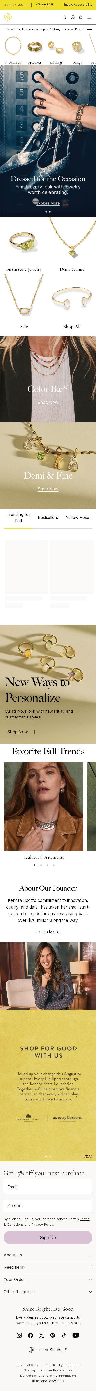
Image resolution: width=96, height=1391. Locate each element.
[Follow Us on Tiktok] (63, 1336)
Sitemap (30, 1370)
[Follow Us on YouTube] (75, 1336)
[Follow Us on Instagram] (19, 1336)
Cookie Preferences (56, 1370)
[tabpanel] (48, 573)
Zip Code (15, 1205)
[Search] (64, 17)
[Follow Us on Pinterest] (52, 1336)
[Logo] (9, 17)
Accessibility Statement (61, 1365)
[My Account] (72, 17)
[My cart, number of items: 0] (81, 17)
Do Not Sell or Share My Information (48, 1375)
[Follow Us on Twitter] (41, 1336)
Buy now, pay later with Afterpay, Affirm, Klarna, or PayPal (44, 29)
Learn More (48, 931)
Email (12, 1186)
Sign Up (48, 1237)
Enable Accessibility (78, 4)
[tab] (18, 519)
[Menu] (89, 17)
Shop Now (48, 402)
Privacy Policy (42, 1224)
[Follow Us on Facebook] (30, 1336)
